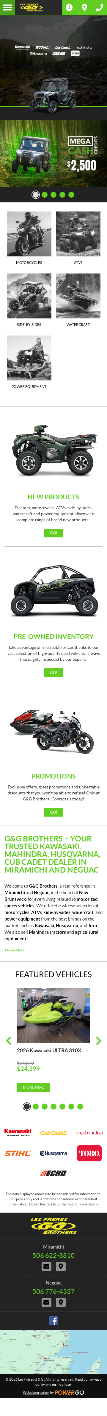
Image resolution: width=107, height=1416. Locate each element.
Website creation (36, 1392)
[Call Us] (99, 7)
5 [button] (71, 195)
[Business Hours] (69, 7)
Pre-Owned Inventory (53, 636)
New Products (53, 497)
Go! (53, 533)
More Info (33, 1087)
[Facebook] (53, 1320)
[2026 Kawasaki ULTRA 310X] (53, 1015)
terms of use (61, 1384)
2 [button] (45, 195)
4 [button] (62, 195)
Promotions (54, 776)
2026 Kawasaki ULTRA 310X (49, 1050)
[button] (8, 1041)
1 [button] (36, 195)
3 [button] (53, 195)
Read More (14, 950)
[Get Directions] (84, 7)
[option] (53, 153)
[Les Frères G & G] (38, 7)
